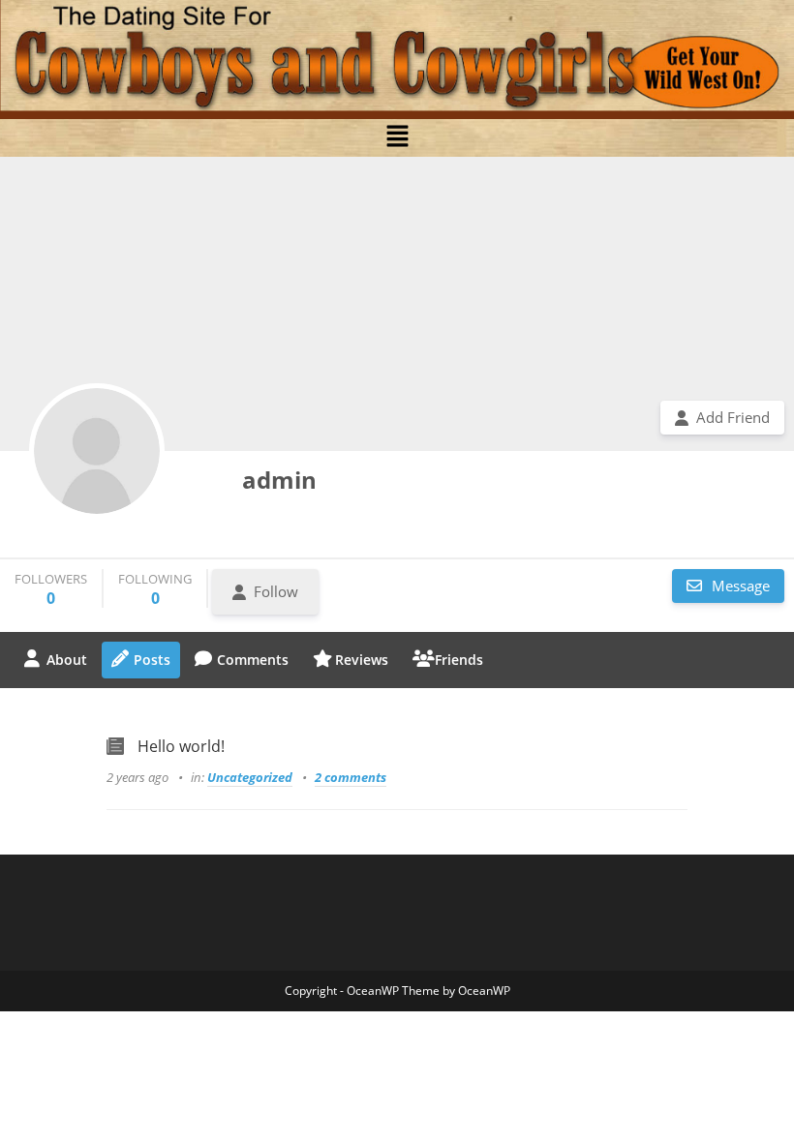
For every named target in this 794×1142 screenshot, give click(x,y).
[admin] (97, 451)
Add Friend (733, 417)
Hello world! (181, 746)
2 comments (350, 777)
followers (51, 589)
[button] (397, 136)
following (155, 589)
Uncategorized (249, 777)
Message (739, 585)
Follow (276, 591)
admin (279, 480)
